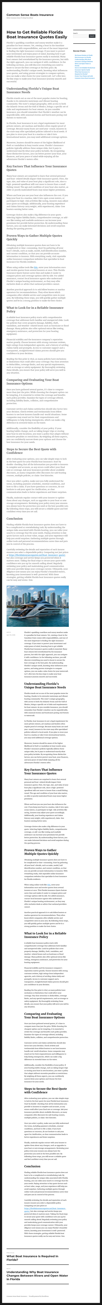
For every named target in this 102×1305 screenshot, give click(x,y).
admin (9, 632)
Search (75, 33)
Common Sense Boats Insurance (30, 15)
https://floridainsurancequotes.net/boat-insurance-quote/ (37, 555)
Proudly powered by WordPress (39, 1296)
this (36, 267)
